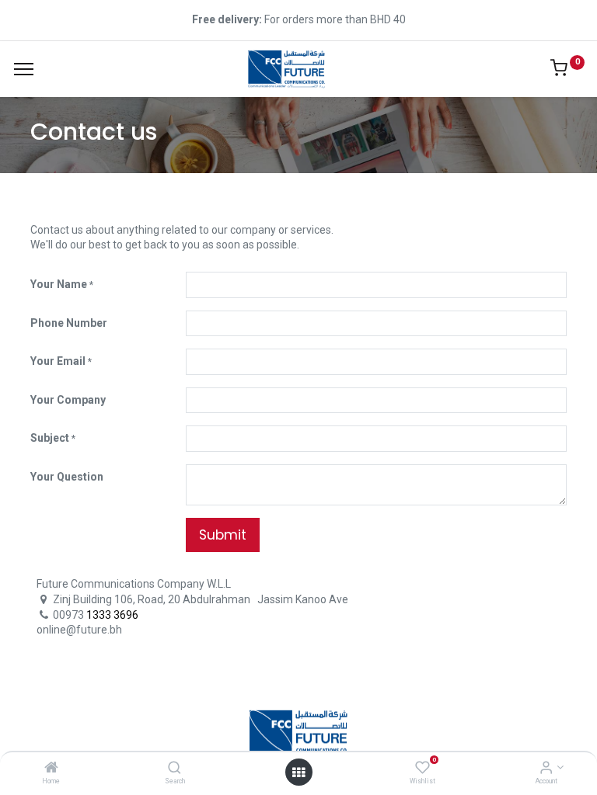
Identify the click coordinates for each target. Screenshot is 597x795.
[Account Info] (546, 768)
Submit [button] (222, 535)
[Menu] (23, 69)
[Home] (51, 768)
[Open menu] (298, 772)
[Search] (174, 768)
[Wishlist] (422, 768)
